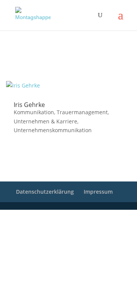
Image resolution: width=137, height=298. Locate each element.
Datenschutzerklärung (45, 191)
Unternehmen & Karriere (45, 121)
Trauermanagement (82, 112)
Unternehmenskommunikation (53, 130)
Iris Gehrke (29, 104)
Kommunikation (34, 112)
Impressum (98, 191)
